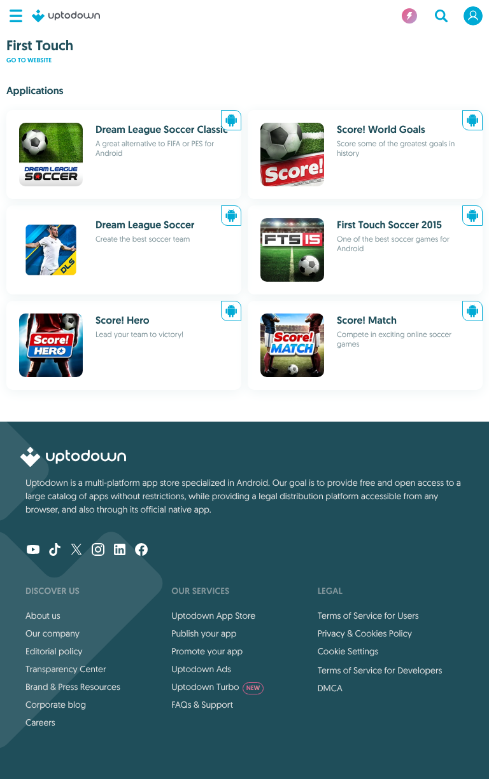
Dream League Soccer (145, 224)
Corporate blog (55, 704)
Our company (52, 633)
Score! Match (367, 320)
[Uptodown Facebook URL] (141, 551)
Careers (40, 722)
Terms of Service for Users (368, 615)
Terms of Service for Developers (380, 670)
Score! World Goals (381, 129)
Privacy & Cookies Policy (365, 633)
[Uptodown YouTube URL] (33, 551)
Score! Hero (123, 320)
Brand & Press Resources (72, 687)
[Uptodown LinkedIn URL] (119, 551)
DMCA (330, 688)
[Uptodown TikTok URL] (54, 551)
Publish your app (203, 633)
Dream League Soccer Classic (162, 129)
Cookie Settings (348, 651)
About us (42, 615)
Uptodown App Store (213, 615)
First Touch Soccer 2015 (389, 224)
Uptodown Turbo (215, 687)
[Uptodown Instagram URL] (98, 551)
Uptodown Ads (201, 669)
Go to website (29, 61)
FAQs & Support (201, 704)
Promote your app (207, 651)
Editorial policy (53, 651)
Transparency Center (65, 669)
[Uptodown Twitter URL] (76, 551)
